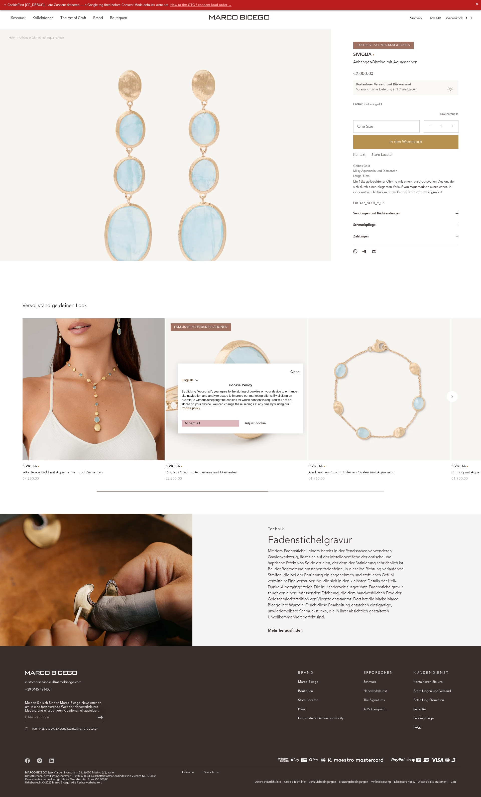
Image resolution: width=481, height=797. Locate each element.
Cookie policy (191, 408)
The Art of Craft (73, 18)
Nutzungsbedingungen (353, 782)
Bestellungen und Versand (432, 691)
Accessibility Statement (432, 782)
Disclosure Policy (404, 782)
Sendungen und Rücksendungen (376, 213)
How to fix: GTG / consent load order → (200, 5)
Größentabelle (449, 114)
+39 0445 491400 (37, 689)
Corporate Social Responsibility (320, 718)
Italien (186, 772)
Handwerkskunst (375, 691)
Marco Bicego (308, 682)
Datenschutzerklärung (68, 729)
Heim (12, 38)
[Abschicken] (100, 717)
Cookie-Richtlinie (295, 782)
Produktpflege (423, 718)
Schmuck (370, 682)
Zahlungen (361, 236)
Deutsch (209, 772)
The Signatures (374, 700)
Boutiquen (305, 691)
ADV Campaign (375, 709)
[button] (452, 396)
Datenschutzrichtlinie (268, 782)
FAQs (417, 727)
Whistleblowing (381, 782)
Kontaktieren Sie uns (428, 682)
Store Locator (382, 155)
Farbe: (358, 104)
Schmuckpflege (364, 225)
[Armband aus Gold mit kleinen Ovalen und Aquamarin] (379, 389)
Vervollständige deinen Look (55, 305)
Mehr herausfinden (285, 631)
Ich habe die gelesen (65, 729)
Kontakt (360, 155)
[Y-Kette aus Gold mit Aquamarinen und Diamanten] (94, 389)
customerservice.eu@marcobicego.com (53, 682)
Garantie (419, 709)
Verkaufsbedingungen (322, 782)
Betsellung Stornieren (428, 700)
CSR (453, 782)
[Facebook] (27, 760)
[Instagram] (39, 760)
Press (302, 709)
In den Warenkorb (406, 142)
